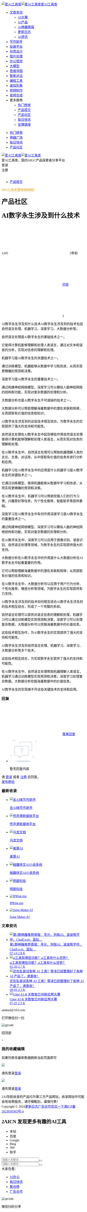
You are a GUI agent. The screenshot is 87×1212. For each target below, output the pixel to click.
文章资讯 (16, 12)
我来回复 (68, 734)
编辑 (21, 1049)
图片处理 (16, 56)
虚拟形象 (16, 85)
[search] (40, 1160)
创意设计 (16, 51)
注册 (23, 777)
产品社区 (24, 115)
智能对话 (16, 76)
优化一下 (57, 1106)
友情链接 (24, 124)
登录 (9, 777)
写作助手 (16, 41)
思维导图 (16, 71)
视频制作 (16, 90)
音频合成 (16, 95)
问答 (65, 284)
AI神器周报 (26, 27)
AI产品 (23, 22)
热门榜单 (24, 105)
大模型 (14, 66)
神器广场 (16, 137)
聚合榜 (14, 1186)
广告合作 (44, 1106)
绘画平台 (16, 46)
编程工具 (16, 80)
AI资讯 (23, 37)
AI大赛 (23, 17)
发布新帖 (8, 782)
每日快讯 (24, 119)
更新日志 (24, 32)
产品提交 (24, 110)
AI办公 (15, 1177)
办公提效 (16, 61)
